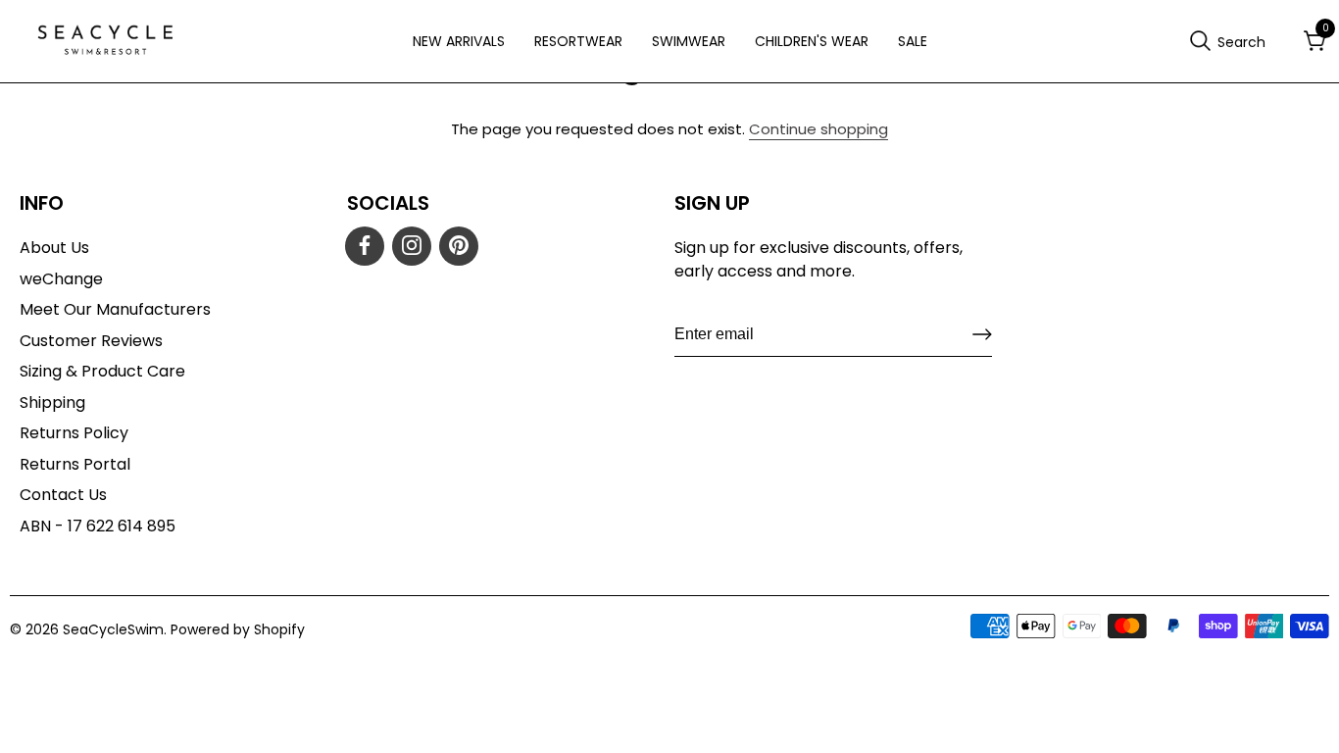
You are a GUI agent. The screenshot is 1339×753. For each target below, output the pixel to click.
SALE (912, 41)
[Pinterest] (458, 246)
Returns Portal (75, 464)
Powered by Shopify (238, 629)
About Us (54, 247)
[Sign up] (982, 334)
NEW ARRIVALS (459, 41)
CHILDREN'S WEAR (811, 41)
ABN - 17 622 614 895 (97, 526)
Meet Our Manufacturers (115, 309)
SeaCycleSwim (113, 629)
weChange (61, 279)
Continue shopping (818, 129)
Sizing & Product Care (102, 371)
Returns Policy (74, 433)
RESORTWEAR (578, 41)
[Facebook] (364, 246)
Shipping (52, 402)
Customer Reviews (91, 340)
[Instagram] (411, 246)
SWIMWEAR (688, 41)
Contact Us (63, 494)
